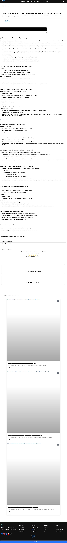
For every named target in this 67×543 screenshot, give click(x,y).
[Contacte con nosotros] (33, 277)
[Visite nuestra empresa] (33, 266)
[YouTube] (8, 534)
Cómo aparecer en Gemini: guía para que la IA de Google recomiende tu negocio (25, 435)
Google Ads (21, 531)
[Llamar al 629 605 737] (64, 1)
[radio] (29, 255)
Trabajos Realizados (31, 1)
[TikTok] (11, 534)
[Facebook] (6, 534)
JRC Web (34, 531)
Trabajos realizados (47, 527)
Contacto (47, 1)
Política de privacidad (59, 529)
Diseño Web (21, 529)
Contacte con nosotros (33, 282)
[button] (33, 239)
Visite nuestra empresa (33, 271)
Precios (38, 1)
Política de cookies (59, 531)
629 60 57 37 (35, 527)
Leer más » (10, 367)
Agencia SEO (21, 527)
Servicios (23, 1)
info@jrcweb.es (35, 529)
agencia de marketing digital (59, 15)
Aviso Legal (58, 527)
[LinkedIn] (2, 534)
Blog (43, 1)
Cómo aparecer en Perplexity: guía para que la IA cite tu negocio (22, 363)
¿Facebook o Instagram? (6, 243)
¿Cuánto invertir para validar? (7, 241)
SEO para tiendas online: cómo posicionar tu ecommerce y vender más (23, 507)
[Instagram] (4, 534)
